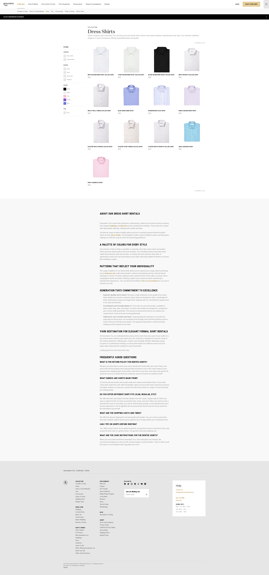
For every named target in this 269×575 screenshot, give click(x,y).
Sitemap (65, 567)
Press (102, 502)
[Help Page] (266, 4)
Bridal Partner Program (107, 494)
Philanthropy (104, 507)
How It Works (80, 530)
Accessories (59, 11)
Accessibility (104, 530)
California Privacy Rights (107, 527)
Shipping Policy (105, 532)
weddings (113, 226)
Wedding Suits (80, 499)
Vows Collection (105, 491)
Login (237, 4)
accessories (153, 281)
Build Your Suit (80, 550)
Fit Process (79, 532)
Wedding (78, 509)
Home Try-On (80, 545)
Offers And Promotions (83, 553)
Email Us (179, 500)
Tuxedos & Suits (22, 11)
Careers (102, 486)
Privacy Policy (104, 525)
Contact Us (179, 490)
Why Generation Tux (82, 535)
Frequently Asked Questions (185, 492)
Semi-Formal (80, 517)
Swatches (79, 543)
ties (143, 281)
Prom (77, 540)
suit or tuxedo (116, 235)
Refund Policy (104, 535)
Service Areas (104, 504)
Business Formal (81, 522)
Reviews (102, 499)
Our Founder (104, 489)
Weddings (79, 538)
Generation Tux (69, 471)
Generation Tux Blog (106, 514)
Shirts (47, 11)
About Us (103, 483)
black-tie (123, 226)
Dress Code (80, 11)
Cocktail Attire (80, 512)
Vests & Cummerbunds (36, 11)
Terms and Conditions (106, 522)
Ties (52, 11)
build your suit (110, 273)
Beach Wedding (80, 519)
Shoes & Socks (70, 11)
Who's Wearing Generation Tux (85, 548)
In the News (103, 496)
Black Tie (79, 514)
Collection (80, 471)
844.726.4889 (180, 498)
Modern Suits (80, 502)
